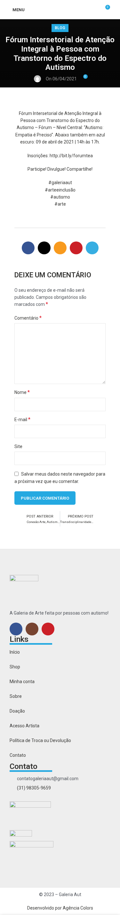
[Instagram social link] (32, 629)
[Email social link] (60, 247)
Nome (22, 392)
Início (15, 652)
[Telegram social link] (92, 247)
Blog (60, 28)
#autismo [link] (60, 197)
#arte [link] (60, 204)
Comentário (28, 318)
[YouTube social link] (48, 629)
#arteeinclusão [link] (60, 189)
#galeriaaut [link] (60, 182)
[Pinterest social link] (76, 247)
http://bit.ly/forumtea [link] (71, 155)
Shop (15, 666)
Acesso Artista (24, 725)
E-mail (22, 419)
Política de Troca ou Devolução (40, 740)
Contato (18, 755)
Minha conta (22, 681)
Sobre (16, 696)
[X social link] (44, 247)
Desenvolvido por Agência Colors (60, 908)
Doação (17, 711)
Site (18, 446)
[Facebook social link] (28, 247)
